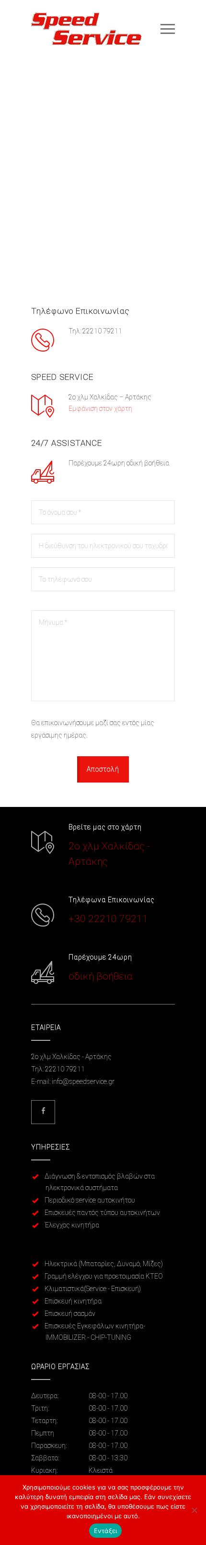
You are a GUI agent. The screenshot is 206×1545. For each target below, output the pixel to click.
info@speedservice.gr (83, 1081)
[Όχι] (194, 1510)
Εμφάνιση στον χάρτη (100, 408)
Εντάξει (105, 1530)
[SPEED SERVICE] (95, 28)
